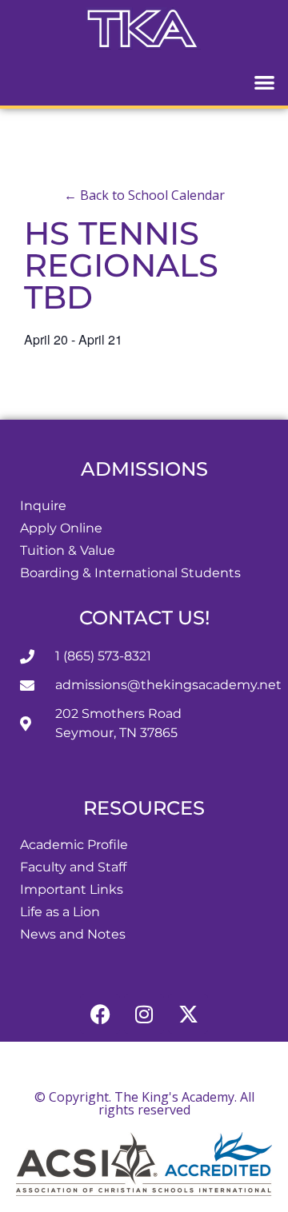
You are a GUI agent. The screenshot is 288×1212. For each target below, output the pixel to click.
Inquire (43, 505)
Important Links (71, 889)
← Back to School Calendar (144, 195)
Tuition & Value (67, 550)
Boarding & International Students (130, 572)
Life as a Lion (60, 911)
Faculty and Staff (73, 867)
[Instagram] (144, 1014)
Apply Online (61, 528)
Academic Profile (74, 844)
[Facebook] (100, 1014)
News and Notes (73, 934)
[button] (265, 82)
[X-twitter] (188, 1014)
